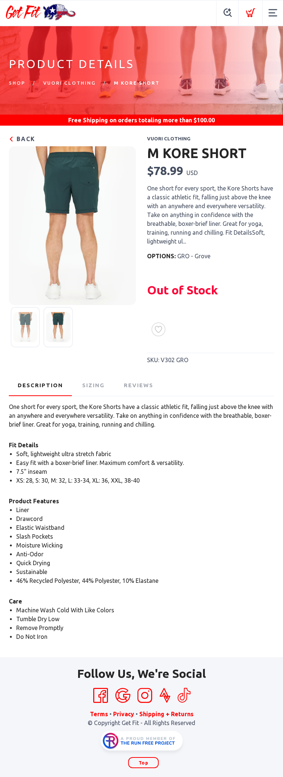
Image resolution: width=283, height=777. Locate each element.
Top (144, 762)
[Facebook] (101, 696)
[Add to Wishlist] (158, 329)
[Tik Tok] (184, 696)
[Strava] (165, 696)
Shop (17, 82)
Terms (99, 714)
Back (24, 139)
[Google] (123, 696)
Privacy (123, 714)
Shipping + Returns (166, 714)
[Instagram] (145, 696)
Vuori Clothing (69, 82)
